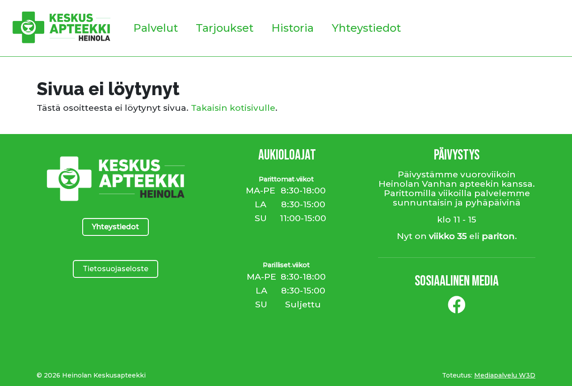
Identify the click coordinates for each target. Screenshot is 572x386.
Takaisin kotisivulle (233, 107)
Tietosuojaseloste (115, 268)
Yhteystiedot (366, 27)
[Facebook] (457, 308)
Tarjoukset (224, 27)
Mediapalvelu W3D (504, 375)
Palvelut (155, 27)
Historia (292, 27)
